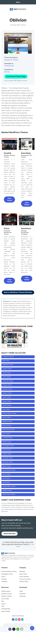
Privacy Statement (24, 576)
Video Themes (6, 482)
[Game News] (27, 144)
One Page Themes (7, 437)
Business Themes (7, 368)
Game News (26, 153)
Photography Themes (8, 446)
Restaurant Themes (8, 462)
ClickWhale (22, 593)
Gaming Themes (7, 401)
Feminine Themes (7, 393)
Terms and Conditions (25, 579)
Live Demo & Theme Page (15, 76)
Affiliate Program (23, 581)
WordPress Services (6, 593)
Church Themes (7, 377)
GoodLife (7, 153)
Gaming (7, 72)
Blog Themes (6, 360)
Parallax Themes (7, 442)
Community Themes (8, 381)
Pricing (3, 576)
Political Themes (7, 450)
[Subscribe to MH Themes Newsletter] (22, 619)
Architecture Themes (8, 356)
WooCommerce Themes (9, 494)
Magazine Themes (7, 421)
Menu (18, 2)
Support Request (5, 611)
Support (3, 604)
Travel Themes (6, 478)
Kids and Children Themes (9, 413)
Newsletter (22, 571)
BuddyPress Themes (8, 364)
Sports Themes (7, 474)
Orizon (6, 228)
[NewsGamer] (27, 219)
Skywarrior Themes (11, 60)
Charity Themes (7, 373)
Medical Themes (7, 425)
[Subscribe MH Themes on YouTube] (19, 619)
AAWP (21, 591)
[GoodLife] (9, 144)
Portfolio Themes (7, 454)
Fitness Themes (7, 397)
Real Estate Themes (8, 458)
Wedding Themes (7, 490)
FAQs (2, 606)
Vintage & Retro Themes (9, 486)
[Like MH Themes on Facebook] (13, 619)
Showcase (4, 579)
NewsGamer (26, 228)
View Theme (9, 199)
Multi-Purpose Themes (9, 429)
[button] (9, 629)
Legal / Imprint (23, 574)
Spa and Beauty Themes (9, 470)
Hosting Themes (7, 405)
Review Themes (7, 466)
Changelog (4, 581)
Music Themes (6, 433)
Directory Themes (7, 385)
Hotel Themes (6, 409)
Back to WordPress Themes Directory (18, 292)
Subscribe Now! (9, 534)
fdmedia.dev (22, 596)
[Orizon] (9, 219)
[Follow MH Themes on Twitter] (16, 619)
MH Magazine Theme (7, 574)
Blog (2, 601)
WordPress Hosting (6, 596)
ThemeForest (9, 66)
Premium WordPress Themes (9, 571)
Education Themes (7, 389)
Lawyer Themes (7, 417)
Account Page (5, 598)
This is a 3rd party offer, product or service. (15, 80)
